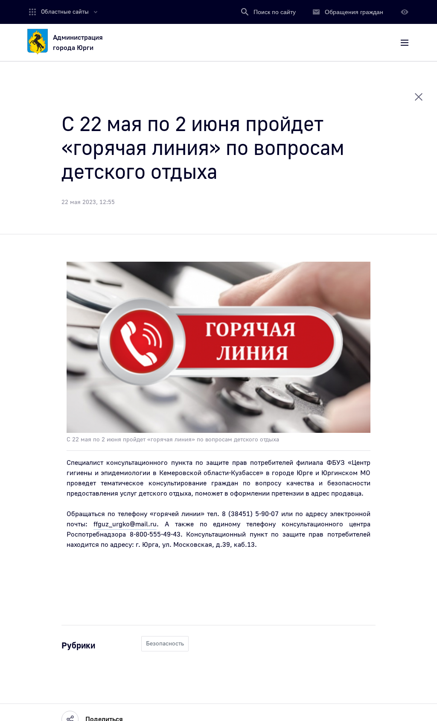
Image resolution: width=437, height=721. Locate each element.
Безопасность (165, 644)
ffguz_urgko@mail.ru (125, 524)
